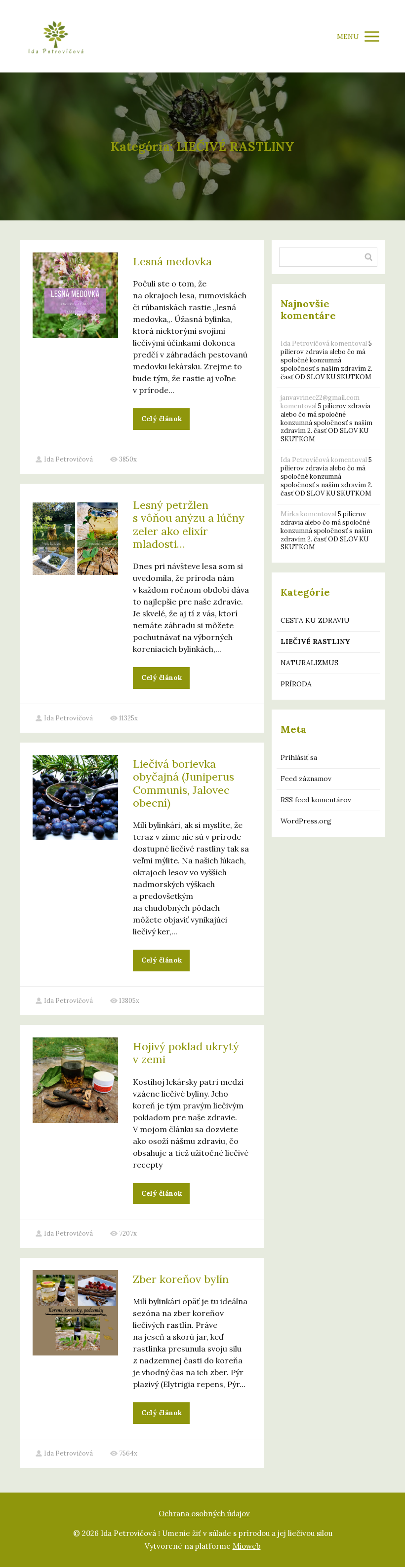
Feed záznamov (306, 778)
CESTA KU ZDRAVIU (315, 620)
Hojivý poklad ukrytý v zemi (186, 1052)
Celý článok (161, 418)
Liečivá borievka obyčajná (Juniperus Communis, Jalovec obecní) (183, 783)
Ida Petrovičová (68, 459)
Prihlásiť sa (299, 757)
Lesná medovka (172, 261)
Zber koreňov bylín (181, 1279)
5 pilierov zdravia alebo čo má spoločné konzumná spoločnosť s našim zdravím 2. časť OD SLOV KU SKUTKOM (326, 360)
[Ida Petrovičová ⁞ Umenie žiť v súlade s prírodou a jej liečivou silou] (55, 36)
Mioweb (247, 1546)
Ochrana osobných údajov (204, 1513)
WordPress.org (306, 821)
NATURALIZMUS (309, 662)
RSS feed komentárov (316, 799)
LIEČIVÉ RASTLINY (315, 641)
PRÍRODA (296, 683)
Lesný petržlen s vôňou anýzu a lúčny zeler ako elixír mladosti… (188, 524)
